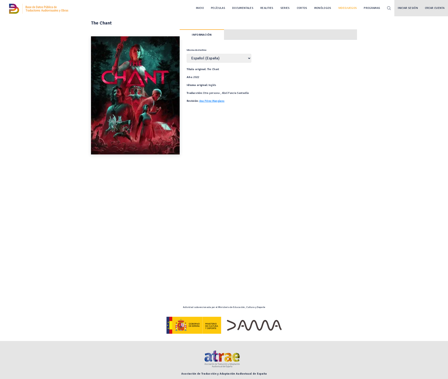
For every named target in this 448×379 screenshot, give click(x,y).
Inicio (200, 8)
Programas (372, 8)
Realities (266, 8)
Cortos (302, 8)
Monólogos (322, 8)
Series (285, 8)
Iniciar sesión (408, 8)
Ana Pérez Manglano (211, 101)
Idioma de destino (197, 50)
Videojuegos (347, 8)
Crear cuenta (434, 8)
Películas (218, 8)
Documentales (242, 8)
